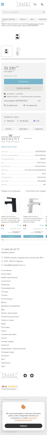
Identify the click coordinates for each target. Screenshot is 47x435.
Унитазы (4, 292)
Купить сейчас (23, 88)
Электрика (5, 363)
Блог (3, 359)
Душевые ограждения (10, 306)
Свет (3, 366)
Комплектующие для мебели (23, 243)
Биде (3, 324)
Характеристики (9, 147)
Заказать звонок (8, 252)
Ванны (4, 302)
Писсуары (5, 327)
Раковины (5, 285)
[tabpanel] (6, 51)
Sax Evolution (28, 138)
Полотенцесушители (10, 317)
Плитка (4, 295)
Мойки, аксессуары (9, 313)
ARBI (38, 244)
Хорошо (23, 426)
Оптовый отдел (7, 352)
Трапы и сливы (7, 320)
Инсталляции (7, 299)
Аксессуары (6, 274)
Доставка (23, 129)
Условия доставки (8, 334)
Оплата (8, 129)
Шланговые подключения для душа (23, 244)
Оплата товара (7, 341)
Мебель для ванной (9, 277)
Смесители (6, 281)
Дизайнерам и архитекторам (13, 349)
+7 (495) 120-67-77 (10, 249)
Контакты (5, 356)
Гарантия (39, 129)
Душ (3, 309)
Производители (8, 288)
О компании (6, 270)
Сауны (3, 331)
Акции (9, 244)
